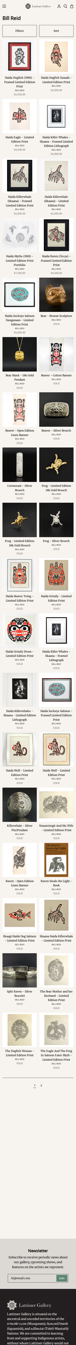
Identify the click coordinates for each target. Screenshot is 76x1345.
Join (62, 1278)
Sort (56, 30)
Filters (19, 30)
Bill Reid (19, 90)
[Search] (64, 6)
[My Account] (57, 6)
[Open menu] (3, 6)
